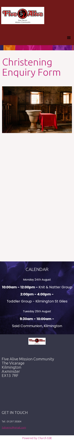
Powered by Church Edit (37, 438)
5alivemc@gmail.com (14, 427)
